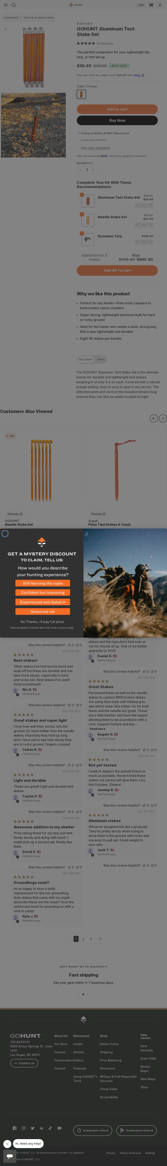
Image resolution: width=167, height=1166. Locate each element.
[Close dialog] (5, 533)
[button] (42, 584)
